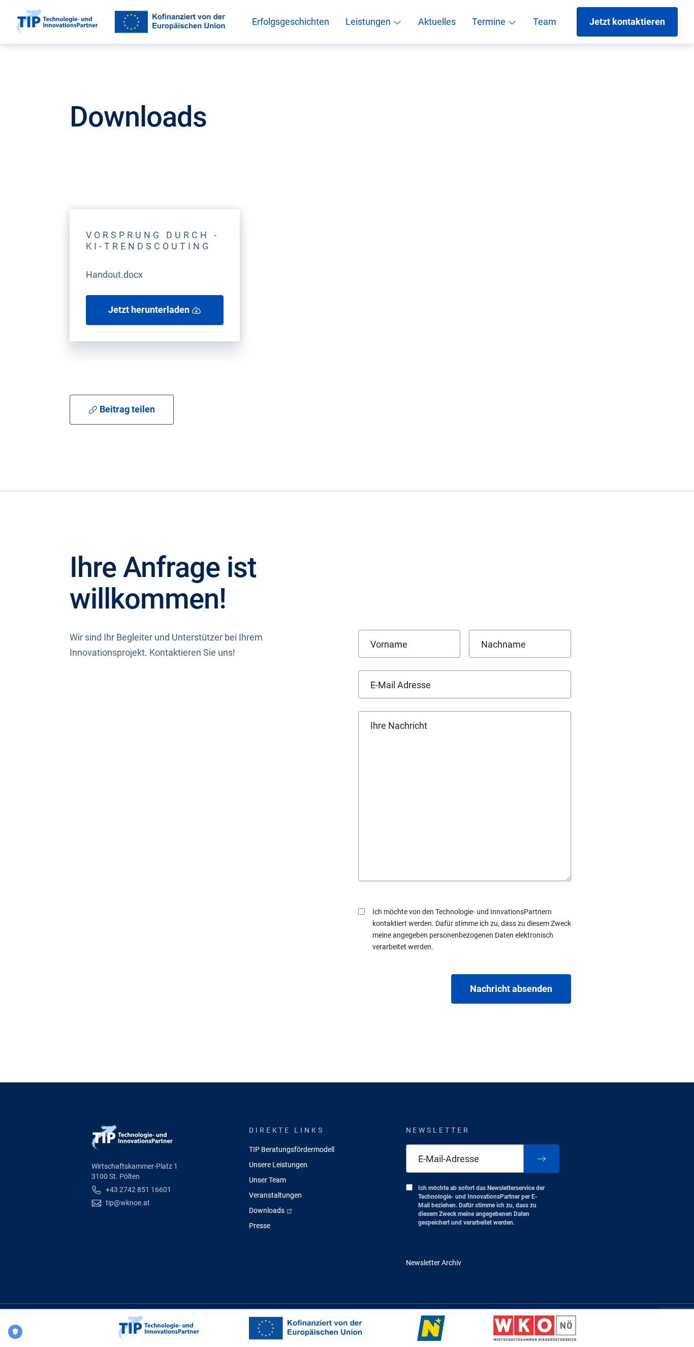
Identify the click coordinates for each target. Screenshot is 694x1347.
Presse (259, 1226)
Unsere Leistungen (278, 1165)
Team (544, 21)
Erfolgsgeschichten (290, 21)
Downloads (267, 1210)
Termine (490, 21)
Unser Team (267, 1180)
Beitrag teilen (126, 409)
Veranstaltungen (275, 1195)
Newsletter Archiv (433, 1263)
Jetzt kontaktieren (627, 21)
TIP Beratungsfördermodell (291, 1149)
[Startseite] (57, 22)
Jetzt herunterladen (150, 309)
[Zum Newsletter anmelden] (541, 1158)
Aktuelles (437, 21)
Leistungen (369, 21)
